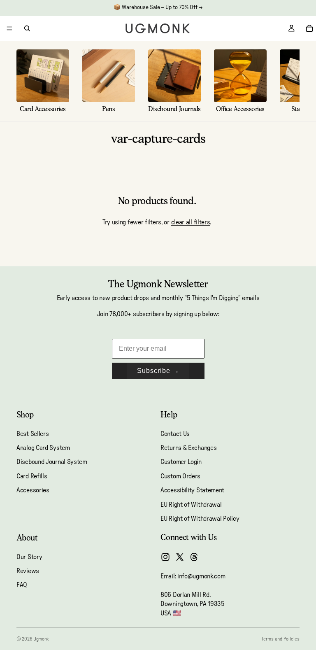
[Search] (27, 28)
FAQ (21, 585)
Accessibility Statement (192, 490)
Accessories (32, 490)
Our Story (29, 557)
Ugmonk (41, 638)
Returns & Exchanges (188, 448)
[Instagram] (165, 557)
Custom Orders (180, 476)
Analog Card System (43, 448)
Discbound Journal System (51, 462)
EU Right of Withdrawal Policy (199, 518)
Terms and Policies (280, 638)
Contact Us (175, 434)
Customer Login (181, 462)
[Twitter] (180, 557)
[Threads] (194, 557)
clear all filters (190, 222)
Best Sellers (32, 434)
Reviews (27, 571)
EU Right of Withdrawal (190, 504)
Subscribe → (158, 370)
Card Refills (31, 476)
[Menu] (9, 28)
